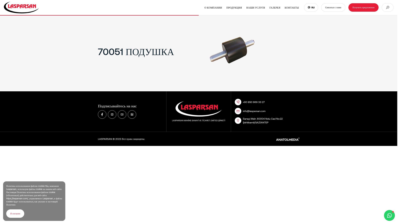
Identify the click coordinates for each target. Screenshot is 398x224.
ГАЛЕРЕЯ (274, 7)
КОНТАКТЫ (292, 7)
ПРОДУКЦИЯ (234, 7)
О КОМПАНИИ (213, 7)
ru (313, 7)
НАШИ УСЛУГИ (255, 7)
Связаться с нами (333, 7)
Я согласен (15, 213)
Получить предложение (363, 7)
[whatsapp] (389, 215)
